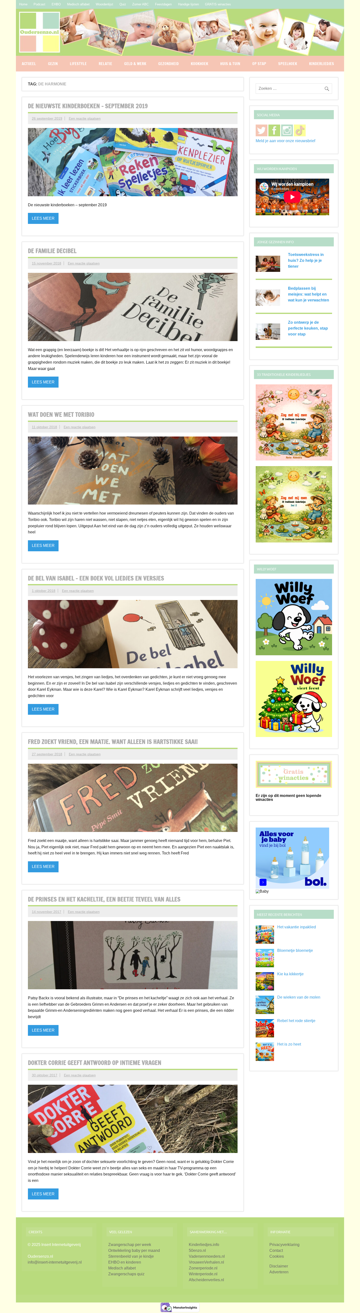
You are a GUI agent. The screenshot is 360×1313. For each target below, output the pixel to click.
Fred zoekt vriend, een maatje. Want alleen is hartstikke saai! (113, 741)
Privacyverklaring (284, 1245)
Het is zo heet (289, 1044)
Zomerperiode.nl (203, 1268)
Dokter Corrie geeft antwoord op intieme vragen (94, 1063)
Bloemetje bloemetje (295, 950)
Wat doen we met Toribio (61, 414)
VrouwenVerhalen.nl (206, 1262)
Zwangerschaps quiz (126, 1274)
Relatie (105, 63)
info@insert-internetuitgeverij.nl (55, 1262)
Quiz (123, 4)
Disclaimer (278, 1266)
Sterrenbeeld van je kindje (131, 1256)
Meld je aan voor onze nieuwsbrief (285, 141)
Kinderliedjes (321, 63)
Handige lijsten (188, 4)
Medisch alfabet (78, 4)
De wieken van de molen (298, 997)
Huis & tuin (230, 63)
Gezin (53, 63)
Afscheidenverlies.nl (206, 1280)
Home (23, 4)
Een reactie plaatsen (85, 118)
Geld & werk (135, 63)
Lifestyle (78, 63)
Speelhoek (287, 63)
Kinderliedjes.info (204, 1245)
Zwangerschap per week (129, 1245)
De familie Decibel (52, 251)
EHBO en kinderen (124, 1262)
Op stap (259, 63)
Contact (276, 1250)
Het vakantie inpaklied (296, 927)
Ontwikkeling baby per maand (134, 1250)
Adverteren (278, 1272)
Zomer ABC (140, 4)
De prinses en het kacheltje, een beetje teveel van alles (104, 899)
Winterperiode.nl (203, 1274)
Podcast (39, 4)
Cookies (276, 1256)
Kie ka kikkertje (290, 974)
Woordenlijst (104, 4)
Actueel (29, 63)
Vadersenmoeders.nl (207, 1256)
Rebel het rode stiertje (296, 1021)
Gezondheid (168, 63)
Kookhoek (199, 63)
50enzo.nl (197, 1250)
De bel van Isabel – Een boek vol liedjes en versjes (96, 578)
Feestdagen (163, 4)
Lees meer (43, 218)
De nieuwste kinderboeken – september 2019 (88, 106)
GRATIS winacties (218, 4)
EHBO (56, 4)
